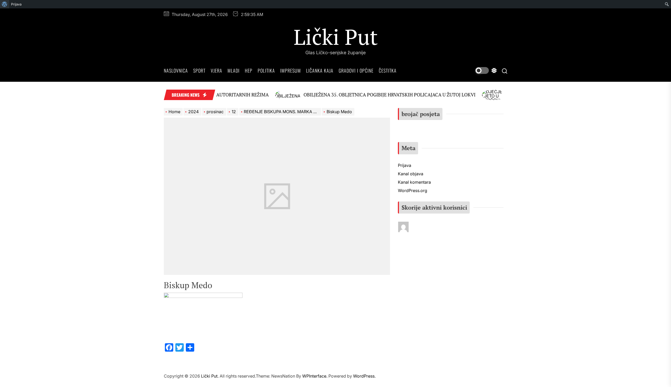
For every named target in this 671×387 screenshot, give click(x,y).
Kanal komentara (414, 182)
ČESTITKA (388, 70)
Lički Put (336, 37)
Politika (266, 70)
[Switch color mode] (486, 70)
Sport (199, 70)
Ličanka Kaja (319, 70)
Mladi (234, 70)
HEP (248, 70)
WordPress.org (412, 190)
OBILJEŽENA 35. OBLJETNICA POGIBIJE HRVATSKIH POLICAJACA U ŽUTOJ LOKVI (381, 94)
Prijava (16, 4)
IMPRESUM (290, 70)
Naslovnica (176, 70)
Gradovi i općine (356, 70)
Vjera (216, 70)
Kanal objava (410, 173)
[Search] (504, 70)
